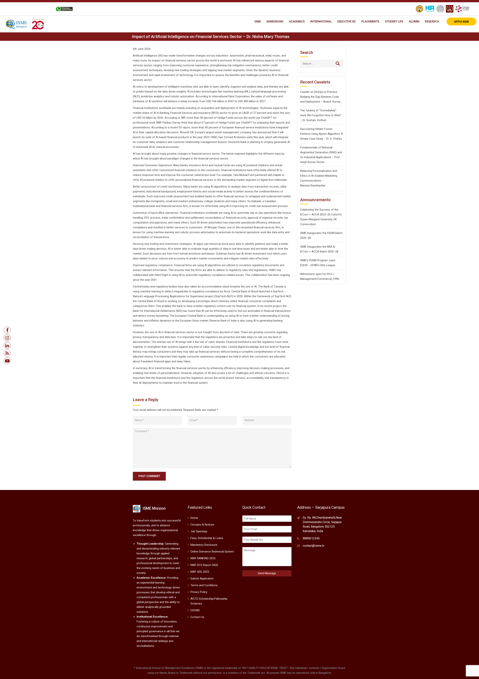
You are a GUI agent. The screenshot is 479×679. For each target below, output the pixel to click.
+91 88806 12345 (24, 8)
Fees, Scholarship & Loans (206, 538)
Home (194, 518)
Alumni (414, 21)
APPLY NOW (461, 21)
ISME (257, 21)
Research (432, 21)
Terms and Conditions (204, 585)
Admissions (274, 21)
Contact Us (197, 617)
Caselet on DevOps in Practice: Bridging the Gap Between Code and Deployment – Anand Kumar (320, 96)
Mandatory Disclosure (203, 544)
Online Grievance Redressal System (212, 551)
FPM (336, 279)
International (321, 21)
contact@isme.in (313, 545)
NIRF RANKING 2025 (202, 558)
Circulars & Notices (202, 524)
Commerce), (325, 279)
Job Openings (198, 531)
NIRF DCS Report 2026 (204, 565)
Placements (370, 21)
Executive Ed (346, 21)
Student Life (394, 21)
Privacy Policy (198, 592)
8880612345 (311, 538)
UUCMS (195, 610)
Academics (297, 21)
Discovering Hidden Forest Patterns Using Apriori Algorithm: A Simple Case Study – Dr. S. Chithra (321, 133)
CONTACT (45, 8)
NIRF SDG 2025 (199, 571)
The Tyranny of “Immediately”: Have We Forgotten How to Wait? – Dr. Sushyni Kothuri (320, 115)
